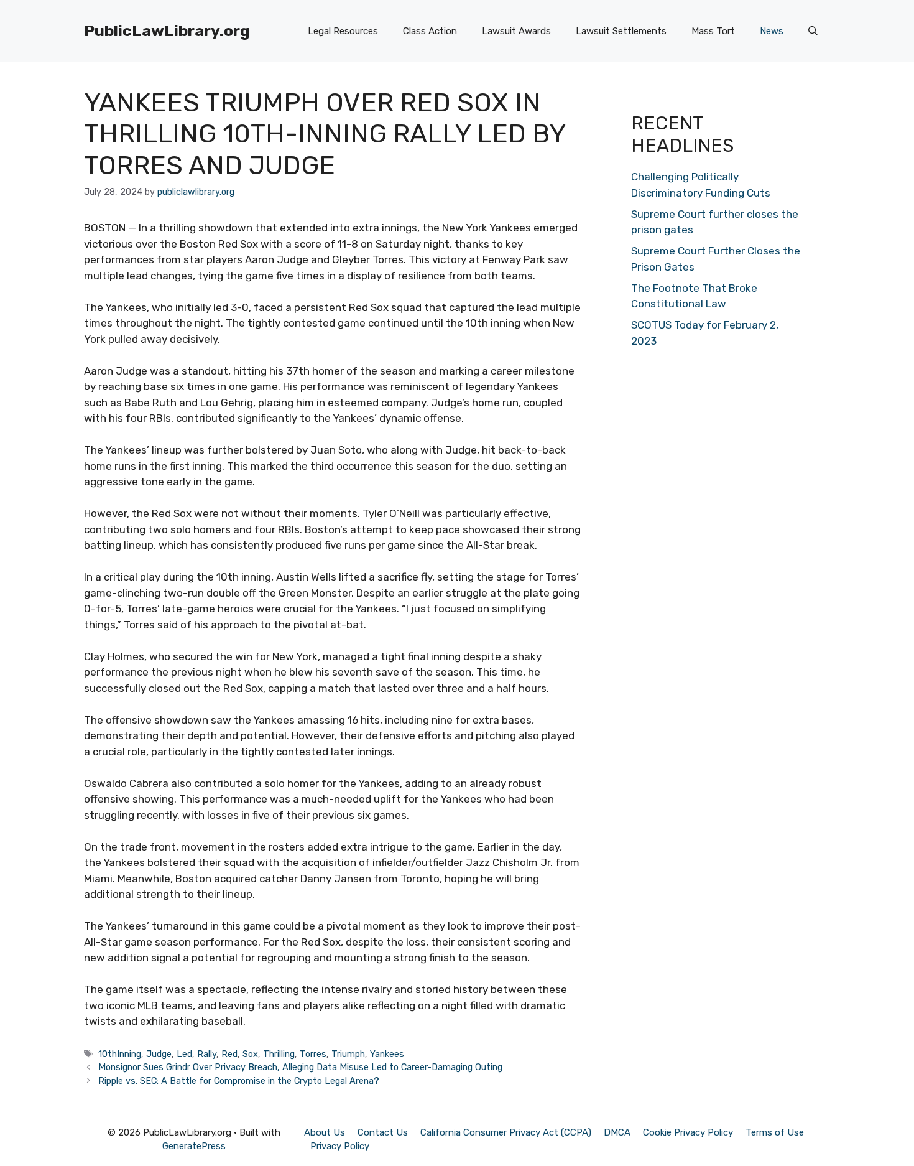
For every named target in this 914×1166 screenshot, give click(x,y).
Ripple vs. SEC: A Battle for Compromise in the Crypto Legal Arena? (238, 1080)
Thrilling (279, 1054)
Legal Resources (343, 31)
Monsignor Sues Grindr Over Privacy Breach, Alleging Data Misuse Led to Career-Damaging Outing (300, 1067)
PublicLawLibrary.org (167, 31)
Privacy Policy (339, 1146)
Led (184, 1054)
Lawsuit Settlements (621, 31)
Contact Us (383, 1132)
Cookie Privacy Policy (688, 1132)
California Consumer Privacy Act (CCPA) (505, 1132)
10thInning (119, 1054)
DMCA (617, 1132)
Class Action (430, 31)
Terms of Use (775, 1132)
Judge (159, 1054)
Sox (250, 1054)
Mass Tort (713, 31)
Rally (206, 1054)
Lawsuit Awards (516, 31)
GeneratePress (194, 1146)
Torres (313, 1054)
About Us (324, 1132)
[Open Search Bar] (813, 31)
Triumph (348, 1054)
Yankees (387, 1054)
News (771, 31)
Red (229, 1054)
